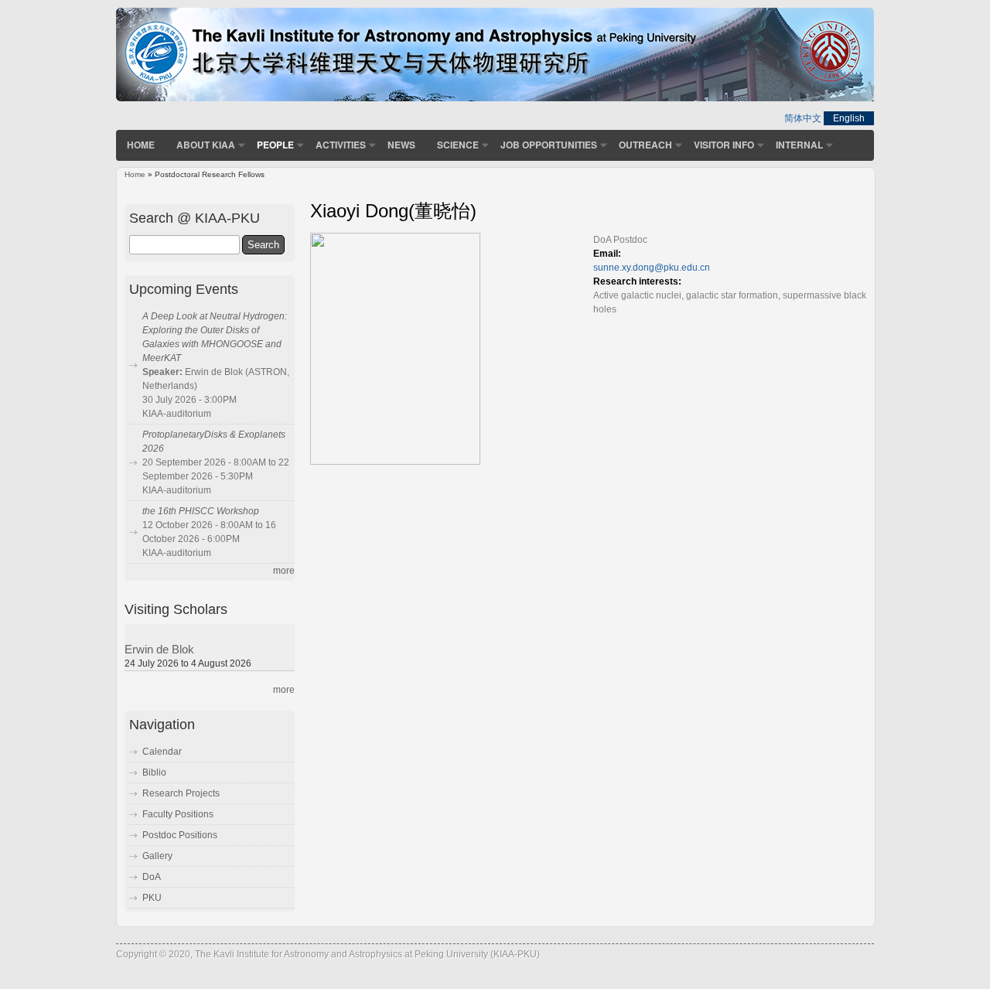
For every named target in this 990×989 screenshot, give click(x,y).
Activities (341, 145)
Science (458, 145)
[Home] (495, 98)
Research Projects (181, 793)
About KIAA (205, 145)
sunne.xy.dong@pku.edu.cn (651, 267)
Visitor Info (724, 145)
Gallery (157, 856)
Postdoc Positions (179, 835)
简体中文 (802, 118)
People (275, 145)
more (284, 570)
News (401, 145)
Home (141, 145)
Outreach (645, 145)
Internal (799, 145)
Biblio (154, 772)
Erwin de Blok (159, 649)
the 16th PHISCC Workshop (200, 511)
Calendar (162, 751)
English (849, 118)
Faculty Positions (177, 814)
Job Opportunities (548, 145)
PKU (152, 897)
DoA (151, 876)
